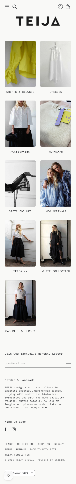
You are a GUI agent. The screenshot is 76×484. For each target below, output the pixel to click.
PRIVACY (58, 443)
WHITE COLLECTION (56, 271)
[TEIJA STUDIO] (38, 21)
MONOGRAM (56, 151)
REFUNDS (21, 449)
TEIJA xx (20, 271)
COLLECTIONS (25, 443)
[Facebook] (5, 430)
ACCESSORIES (20, 151)
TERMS (8, 449)
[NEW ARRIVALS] (55, 183)
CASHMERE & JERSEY (20, 331)
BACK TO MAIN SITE (43, 449)
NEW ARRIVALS (55, 211)
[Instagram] (14, 430)
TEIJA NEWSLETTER (17, 454)
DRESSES (56, 92)
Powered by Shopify (51, 459)
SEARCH (9, 443)
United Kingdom (17, 472)
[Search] (14, 6)
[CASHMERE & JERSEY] (20, 303)
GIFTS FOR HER (20, 211)
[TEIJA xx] (20, 243)
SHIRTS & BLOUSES (20, 92)
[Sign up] (68, 363)
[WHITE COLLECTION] (55, 243)
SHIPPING (43, 443)
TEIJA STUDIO (25, 459)
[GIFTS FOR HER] (20, 183)
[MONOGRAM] (55, 124)
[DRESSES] (55, 64)
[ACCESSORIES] (20, 124)
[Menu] (7, 7)
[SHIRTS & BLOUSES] (20, 64)
